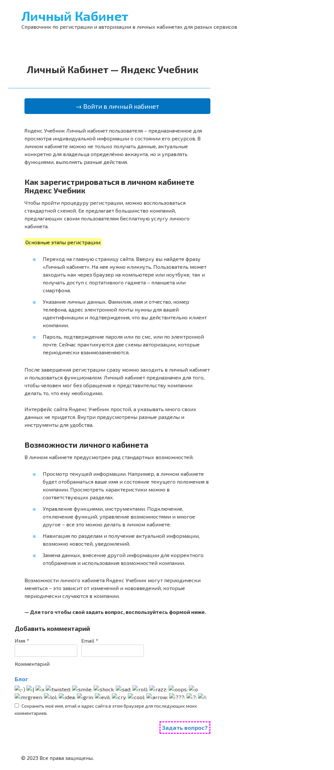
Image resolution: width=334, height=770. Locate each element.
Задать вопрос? (185, 727)
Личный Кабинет (75, 16)
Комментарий (32, 664)
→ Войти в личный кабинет (117, 106)
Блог (21, 678)
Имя (22, 640)
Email (89, 640)
